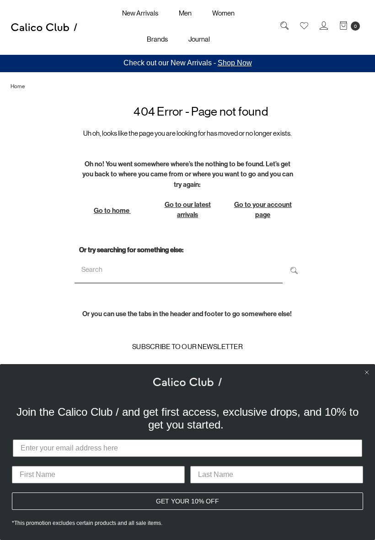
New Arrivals (140, 13)
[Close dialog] (366, 372)
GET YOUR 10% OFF (187, 501)
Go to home (112, 210)
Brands (157, 39)
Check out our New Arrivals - (187, 63)
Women (223, 13)
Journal (199, 39)
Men (185, 13)
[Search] (294, 269)
